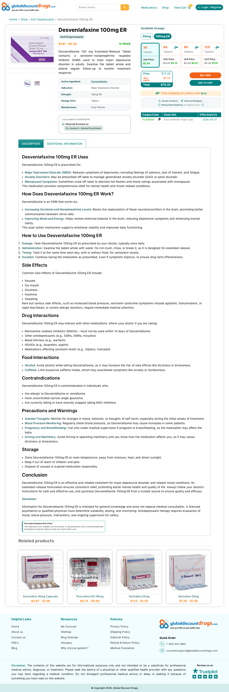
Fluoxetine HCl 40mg (89, 596)
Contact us (18, 637)
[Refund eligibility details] (203, 105)
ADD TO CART (205, 83)
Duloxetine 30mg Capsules (40, 596)
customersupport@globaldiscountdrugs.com (191, 650)
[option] (27, 83)
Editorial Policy (120, 637)
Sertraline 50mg (188, 596)
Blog (14, 648)
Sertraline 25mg (139, 596)
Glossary (66, 642)
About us (17, 631)
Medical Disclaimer (122, 648)
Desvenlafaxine (99, 81)
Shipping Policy (120, 631)
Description (31, 143)
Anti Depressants (42, 19)
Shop (165, 7)
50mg (147, 36)
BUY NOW (205, 75)
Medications (149, 7)
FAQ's (14, 642)
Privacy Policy (119, 626)
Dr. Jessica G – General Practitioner (83, 128)
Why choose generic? (74, 648)
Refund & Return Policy (125, 642)
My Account (68, 626)
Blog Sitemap (69, 637)
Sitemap (66, 631)
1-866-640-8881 (176, 643)
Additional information (64, 143)
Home (13, 19)
